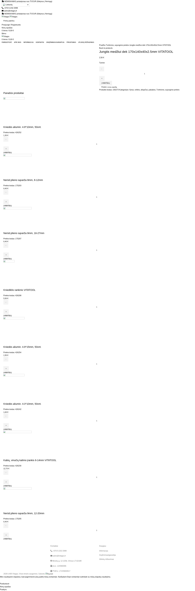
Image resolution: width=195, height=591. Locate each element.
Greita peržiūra (6, 122)
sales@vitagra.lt (10, 11)
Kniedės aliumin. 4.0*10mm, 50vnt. (22, 403)
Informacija (103, 551)
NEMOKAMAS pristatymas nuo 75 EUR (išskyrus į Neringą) (28, 1)
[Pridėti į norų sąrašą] (12, 122)
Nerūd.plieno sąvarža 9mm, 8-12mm (23, 180)
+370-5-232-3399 (10, 8)
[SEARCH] (190, 20)
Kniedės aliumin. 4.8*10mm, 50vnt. (22, 127)
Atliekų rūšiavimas (106, 559)
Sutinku (5, 580)
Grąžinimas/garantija (107, 555)
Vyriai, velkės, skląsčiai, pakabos (142, 90)
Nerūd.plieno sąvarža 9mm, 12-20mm (23, 513)
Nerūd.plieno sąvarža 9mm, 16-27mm (23, 233)
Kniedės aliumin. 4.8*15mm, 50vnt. (22, 346)
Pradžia (102, 45)
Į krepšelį (105, 83)
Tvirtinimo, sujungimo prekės (117, 45)
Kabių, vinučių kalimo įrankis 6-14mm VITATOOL (29, 460)
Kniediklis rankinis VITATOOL (19, 290)
